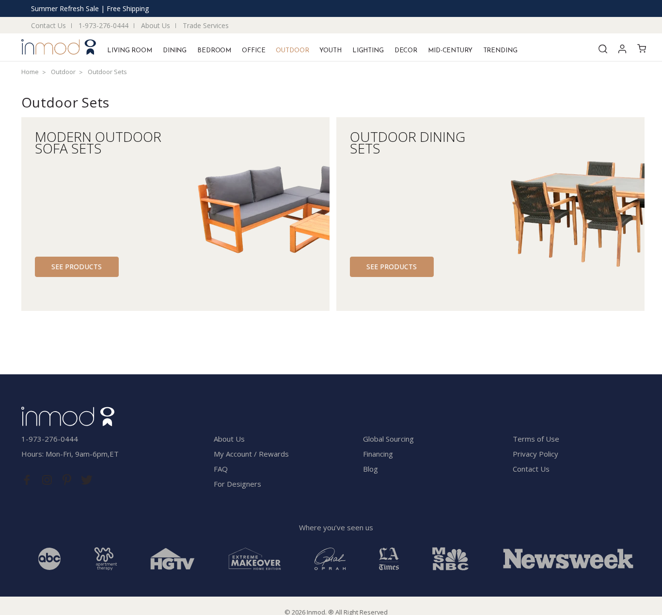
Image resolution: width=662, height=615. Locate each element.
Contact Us (48, 25)
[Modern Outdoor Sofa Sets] (257, 214)
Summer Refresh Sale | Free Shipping (90, 8)
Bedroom (214, 50)
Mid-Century (450, 50)
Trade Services (206, 25)
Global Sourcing (388, 439)
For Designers (237, 484)
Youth (330, 50)
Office (253, 50)
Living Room (129, 50)
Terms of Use (536, 439)
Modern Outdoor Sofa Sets (98, 140)
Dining (175, 50)
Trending (500, 50)
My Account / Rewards (251, 454)
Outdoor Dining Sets (407, 140)
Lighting (368, 50)
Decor (405, 50)
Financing (378, 454)
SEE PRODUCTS (76, 266)
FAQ (221, 469)
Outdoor (292, 50)
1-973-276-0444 (103, 25)
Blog (370, 469)
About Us (155, 25)
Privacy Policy (535, 454)
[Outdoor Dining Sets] (572, 214)
